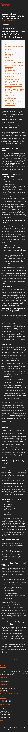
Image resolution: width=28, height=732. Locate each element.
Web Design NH (3, 720)
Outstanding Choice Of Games (12, 54)
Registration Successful (10, 82)
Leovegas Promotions (10, 105)
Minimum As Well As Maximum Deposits (14, 52)
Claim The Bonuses (9, 78)
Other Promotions (9, 100)
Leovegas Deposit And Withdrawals (13, 57)
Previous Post (14, 657)
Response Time (8, 87)
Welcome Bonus (9, 49)
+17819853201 (5, 691)
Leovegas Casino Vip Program (12, 79)
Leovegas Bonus (9, 68)
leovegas (8, 113)
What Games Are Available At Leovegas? (14, 73)
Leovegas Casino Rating (11, 98)
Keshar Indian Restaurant (20, 729)
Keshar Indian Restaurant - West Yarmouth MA (16, 5)
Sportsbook (8, 51)
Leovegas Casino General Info (12, 97)
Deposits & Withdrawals (10, 44)
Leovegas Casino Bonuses (11, 56)
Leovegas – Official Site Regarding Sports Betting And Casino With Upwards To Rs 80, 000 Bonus (14, 91)
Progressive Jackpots (10, 71)
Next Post (14, 659)
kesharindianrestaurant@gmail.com (10, 693)
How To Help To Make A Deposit (12, 81)
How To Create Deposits (11, 70)
